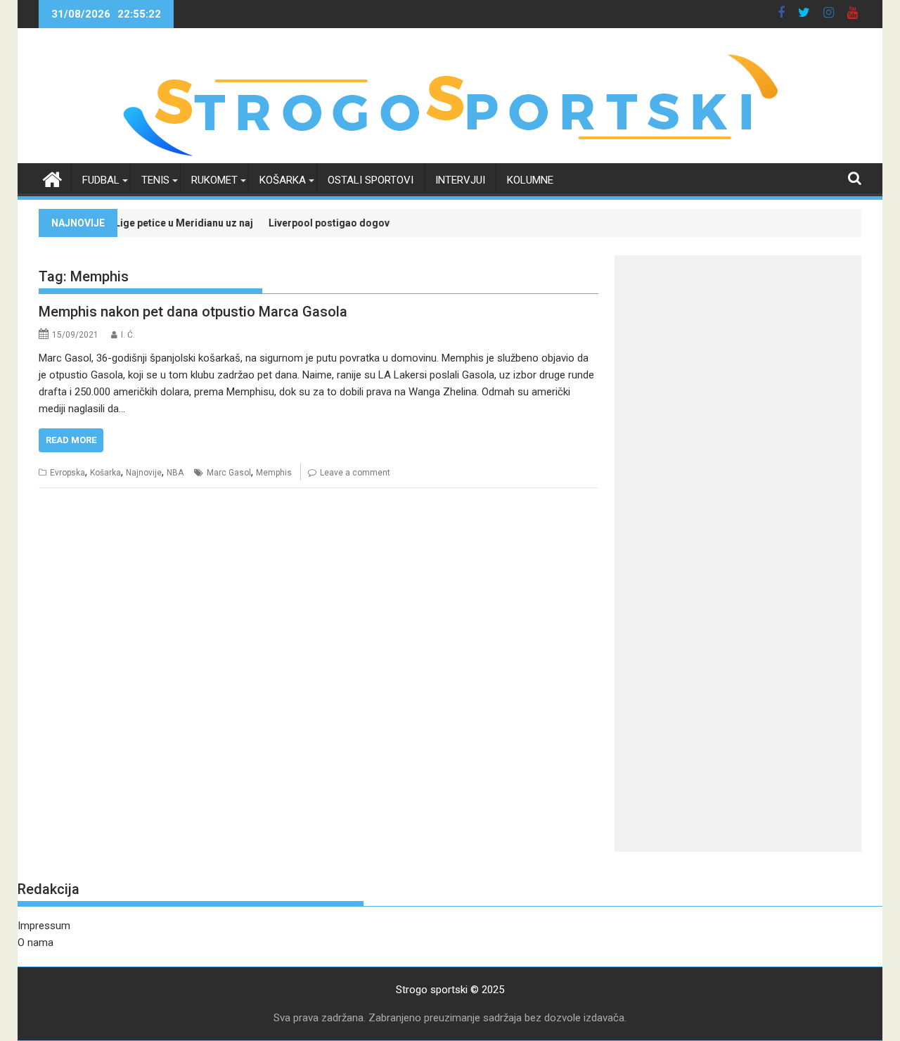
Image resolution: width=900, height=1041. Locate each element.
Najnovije (144, 473)
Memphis (274, 473)
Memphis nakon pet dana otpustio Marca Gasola (193, 311)
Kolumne (530, 180)
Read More (71, 440)
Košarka (282, 180)
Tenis (155, 180)
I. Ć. (128, 335)
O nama (35, 942)
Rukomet (214, 180)
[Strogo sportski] (450, 154)
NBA (175, 473)
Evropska (67, 473)
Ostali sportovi (370, 180)
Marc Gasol (229, 473)
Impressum (44, 925)
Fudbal (101, 180)
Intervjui (460, 180)
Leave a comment (355, 473)
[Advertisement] (738, 354)
